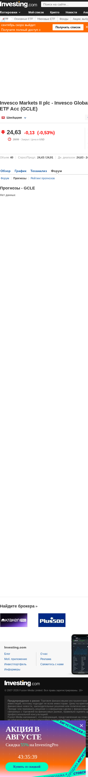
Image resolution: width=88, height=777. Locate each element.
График (20, 171)
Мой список (36, 12)
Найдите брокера (17, 606)
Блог (7, 653)
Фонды (64, 19)
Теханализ (38, 171)
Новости (71, 12)
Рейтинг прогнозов (43, 178)
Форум (5, 178)
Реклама (45, 659)
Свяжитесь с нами (52, 664)
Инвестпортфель (15, 664)
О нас (44, 653)
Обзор (5, 171)
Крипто (54, 12)
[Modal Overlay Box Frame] (43, 748)
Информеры (12, 669)
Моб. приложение (15, 659)
